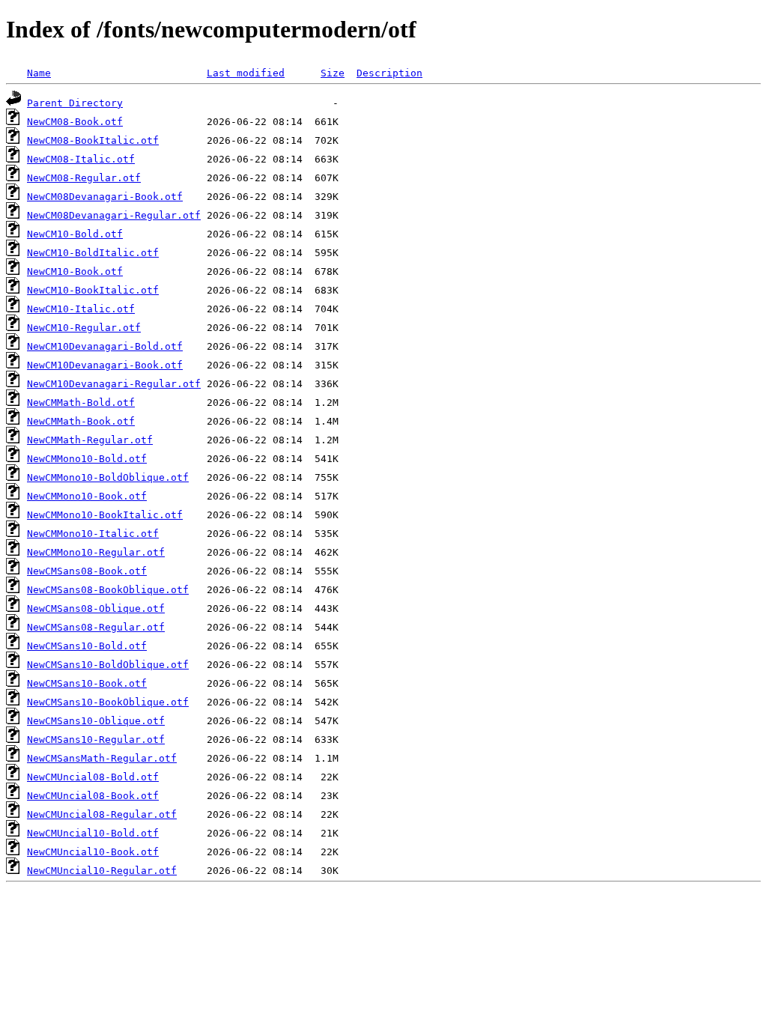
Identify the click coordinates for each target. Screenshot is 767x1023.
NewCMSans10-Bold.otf (87, 646)
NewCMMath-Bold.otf (81, 402)
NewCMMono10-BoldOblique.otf (108, 477)
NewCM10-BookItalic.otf (93, 290)
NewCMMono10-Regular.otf (96, 552)
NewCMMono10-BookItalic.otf (105, 514)
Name (39, 73)
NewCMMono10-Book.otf (87, 496)
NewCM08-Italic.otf (81, 159)
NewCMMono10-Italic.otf (93, 533)
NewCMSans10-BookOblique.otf (108, 702)
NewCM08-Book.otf (75, 121)
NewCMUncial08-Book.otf (93, 795)
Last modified (246, 73)
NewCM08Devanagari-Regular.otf (114, 215)
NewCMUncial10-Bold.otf (93, 833)
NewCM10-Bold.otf (75, 234)
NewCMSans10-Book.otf (87, 683)
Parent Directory (75, 103)
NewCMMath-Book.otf (81, 421)
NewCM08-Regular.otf (84, 177)
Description (389, 73)
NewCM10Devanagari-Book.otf (105, 365)
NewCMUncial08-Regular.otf (102, 814)
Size (333, 73)
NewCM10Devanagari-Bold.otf (105, 346)
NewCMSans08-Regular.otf (96, 627)
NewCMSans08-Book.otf (87, 571)
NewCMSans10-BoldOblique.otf (108, 664)
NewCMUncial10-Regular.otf (102, 870)
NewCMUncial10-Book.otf (93, 851)
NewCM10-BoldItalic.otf (93, 252)
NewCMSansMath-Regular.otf (102, 758)
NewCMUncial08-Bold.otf (93, 777)
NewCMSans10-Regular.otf (96, 739)
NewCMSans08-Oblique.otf (96, 608)
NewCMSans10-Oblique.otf (96, 720)
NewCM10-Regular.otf (84, 327)
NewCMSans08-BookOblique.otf (108, 589)
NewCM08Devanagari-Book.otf (105, 196)
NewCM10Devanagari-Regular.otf (114, 383)
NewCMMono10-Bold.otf (87, 458)
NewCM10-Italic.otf (81, 309)
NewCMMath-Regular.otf (90, 440)
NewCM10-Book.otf (75, 271)
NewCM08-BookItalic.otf (93, 140)
